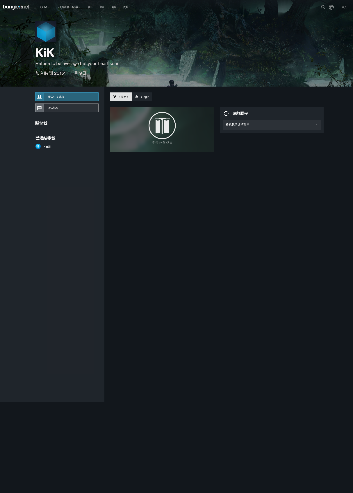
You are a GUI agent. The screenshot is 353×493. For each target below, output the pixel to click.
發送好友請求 (56, 96)
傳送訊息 (53, 107)
